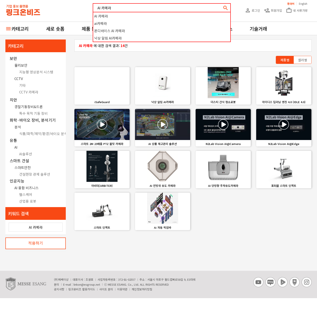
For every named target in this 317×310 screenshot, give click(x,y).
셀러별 (302, 60)
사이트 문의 (106, 289)
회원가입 (273, 10)
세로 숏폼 (55, 28)
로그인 (252, 10)
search (226, 8)
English (303, 3)
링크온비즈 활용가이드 (81, 289)
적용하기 (35, 243)
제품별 (284, 60)
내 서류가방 (297, 10)
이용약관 (122, 289)
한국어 (290, 3)
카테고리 (20, 28)
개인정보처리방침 (142, 289)
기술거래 (258, 28)
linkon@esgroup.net (87, 284)
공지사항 (59, 289)
